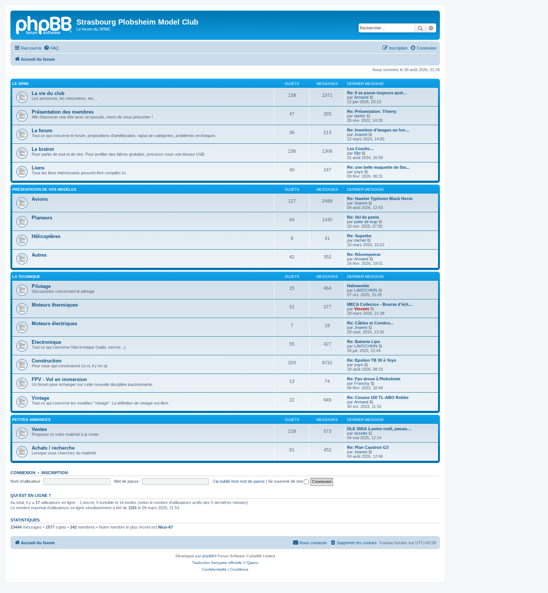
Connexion (22, 472)
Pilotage (41, 286)
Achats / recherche (53, 448)
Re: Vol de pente (363, 217)
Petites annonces (31, 420)
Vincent (361, 309)
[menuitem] (51, 48)
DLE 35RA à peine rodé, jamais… (379, 428)
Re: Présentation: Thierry (371, 111)
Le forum (42, 130)
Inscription (54, 472)
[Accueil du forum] (44, 24)
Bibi (357, 153)
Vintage (40, 398)
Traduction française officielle (217, 563)
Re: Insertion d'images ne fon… (378, 130)
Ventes (39, 429)
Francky (361, 383)
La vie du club (48, 93)
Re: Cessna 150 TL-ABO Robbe (378, 397)
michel (360, 240)
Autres (39, 255)
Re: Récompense (364, 254)
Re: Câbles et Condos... (370, 323)
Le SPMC (20, 84)
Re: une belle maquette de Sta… (378, 167)
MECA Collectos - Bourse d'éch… (380, 304)
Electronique (46, 342)
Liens (38, 168)
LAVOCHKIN (365, 290)
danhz (359, 116)
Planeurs (42, 218)
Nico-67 (165, 527)
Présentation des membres (63, 112)
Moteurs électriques (54, 323)
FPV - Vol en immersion (59, 379)
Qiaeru (252, 563)
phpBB (208, 556)
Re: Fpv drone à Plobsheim (373, 379)
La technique (26, 277)
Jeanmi (360, 134)
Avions (40, 199)
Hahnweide (358, 285)
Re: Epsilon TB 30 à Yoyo (371, 360)
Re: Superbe (359, 236)
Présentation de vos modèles (44, 189)
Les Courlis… (360, 148)
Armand (361, 97)
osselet (360, 433)
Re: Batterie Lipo (363, 341)
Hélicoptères (46, 236)
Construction (47, 361)
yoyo (358, 171)
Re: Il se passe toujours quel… (377, 93)
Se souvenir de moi (286, 481)
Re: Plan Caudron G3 (367, 447)
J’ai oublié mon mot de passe (238, 481)
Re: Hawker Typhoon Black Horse (380, 198)
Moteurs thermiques (55, 305)
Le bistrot (43, 149)
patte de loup (365, 221)
